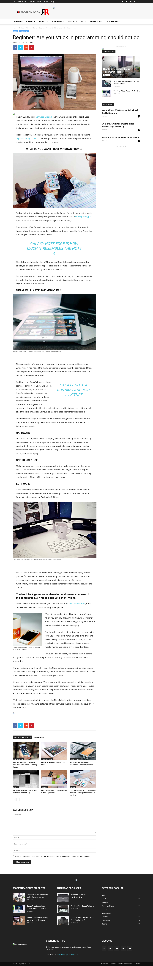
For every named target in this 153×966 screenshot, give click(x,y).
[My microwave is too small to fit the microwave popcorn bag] (26, 779)
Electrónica (113, 21)
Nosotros (104, 964)
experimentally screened (27, 138)
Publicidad (46, 2)
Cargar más (120, 146)
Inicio (14, 28)
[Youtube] (138, 1)
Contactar (137, 964)
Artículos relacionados (22, 737)
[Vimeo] (130, 1)
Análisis (71, 21)
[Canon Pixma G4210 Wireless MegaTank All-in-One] (63, 920)
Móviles (29, 21)
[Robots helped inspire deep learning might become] (19, 920)
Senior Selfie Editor (76, 603)
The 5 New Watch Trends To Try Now (127, 91)
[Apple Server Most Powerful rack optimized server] (19, 897)
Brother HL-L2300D (78, 895)
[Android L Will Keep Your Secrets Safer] (54, 751)
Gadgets (42, 21)
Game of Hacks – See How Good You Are (120, 137)
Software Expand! (44, 116)
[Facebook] (123, 1)
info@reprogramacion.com (67, 954)
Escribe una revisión (125, 964)
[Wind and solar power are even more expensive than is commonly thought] (26, 751)
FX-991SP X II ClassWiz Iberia (82, 906)
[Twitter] (126, 1)
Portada (18, 21)
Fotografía (57, 21)
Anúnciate (113, 964)
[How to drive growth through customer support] (121, 67)
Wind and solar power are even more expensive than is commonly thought (25, 764)
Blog (52, 2)
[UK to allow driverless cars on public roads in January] (106, 83)
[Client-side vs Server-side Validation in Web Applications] (54, 779)
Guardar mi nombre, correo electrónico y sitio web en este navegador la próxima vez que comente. (52, 856)
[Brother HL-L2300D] (63, 897)
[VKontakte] (134, 1)
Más (83, 21)
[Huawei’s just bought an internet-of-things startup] (19, 909)
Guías (39, 2)
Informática (96, 21)
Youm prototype (83, 216)
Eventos (32, 2)
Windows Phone (31, 28)
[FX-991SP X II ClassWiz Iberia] (63, 909)
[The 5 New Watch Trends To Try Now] (106, 93)
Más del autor (39, 737)
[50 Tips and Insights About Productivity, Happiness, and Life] (83, 751)
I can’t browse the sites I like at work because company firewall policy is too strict (83, 792)
